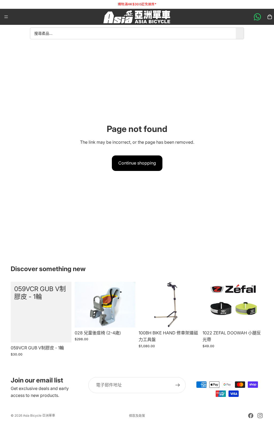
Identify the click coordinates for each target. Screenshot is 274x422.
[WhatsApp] (257, 17)
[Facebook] (251, 415)
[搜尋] (240, 33)
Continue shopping (137, 163)
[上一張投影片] (208, 305)
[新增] (63, 334)
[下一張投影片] (257, 305)
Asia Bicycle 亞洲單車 (39, 415)
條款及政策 (137, 416)
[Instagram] (260, 415)
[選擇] (255, 319)
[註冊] (177, 385)
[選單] (6, 17)
